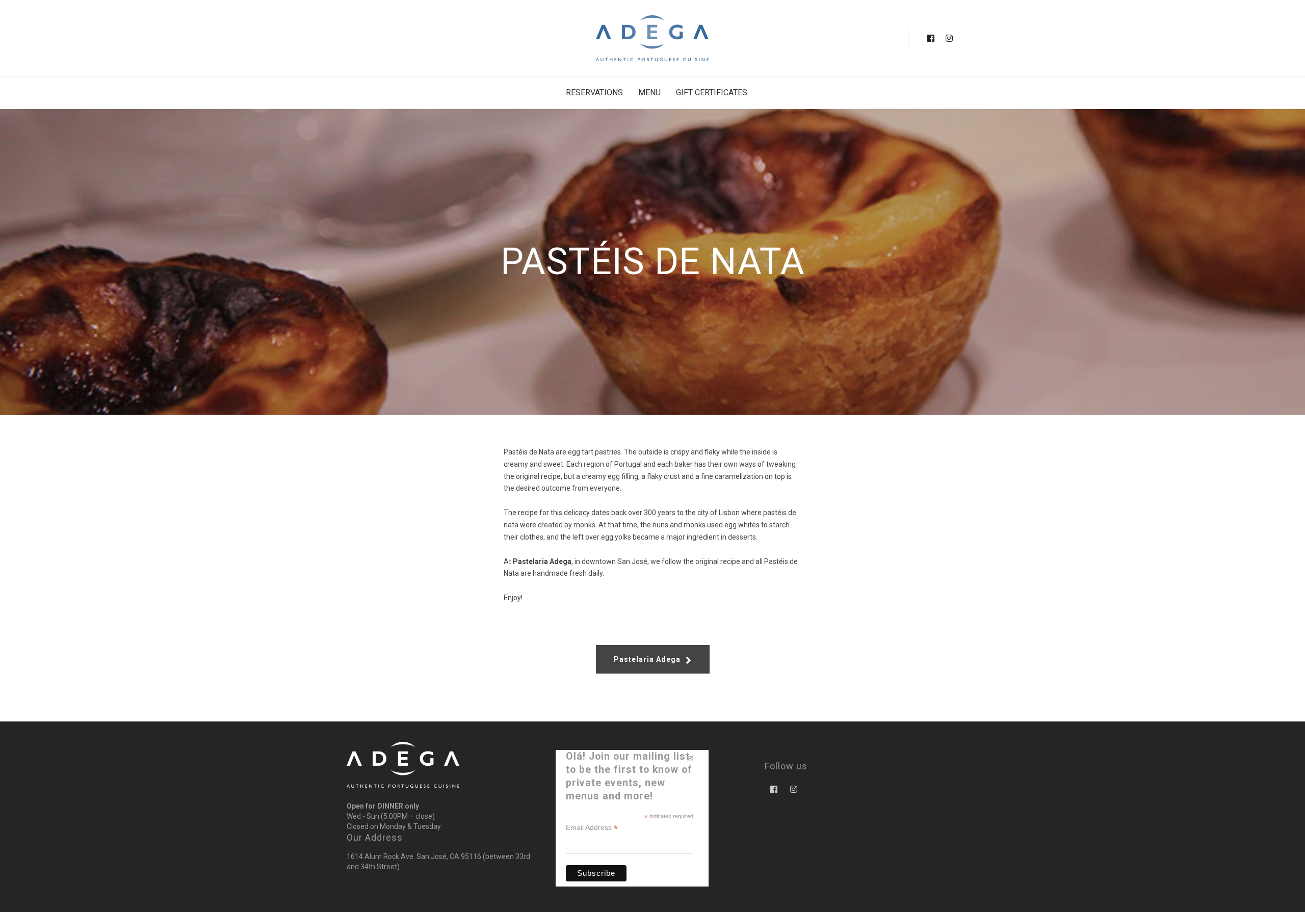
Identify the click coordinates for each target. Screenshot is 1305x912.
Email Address (592, 828)
